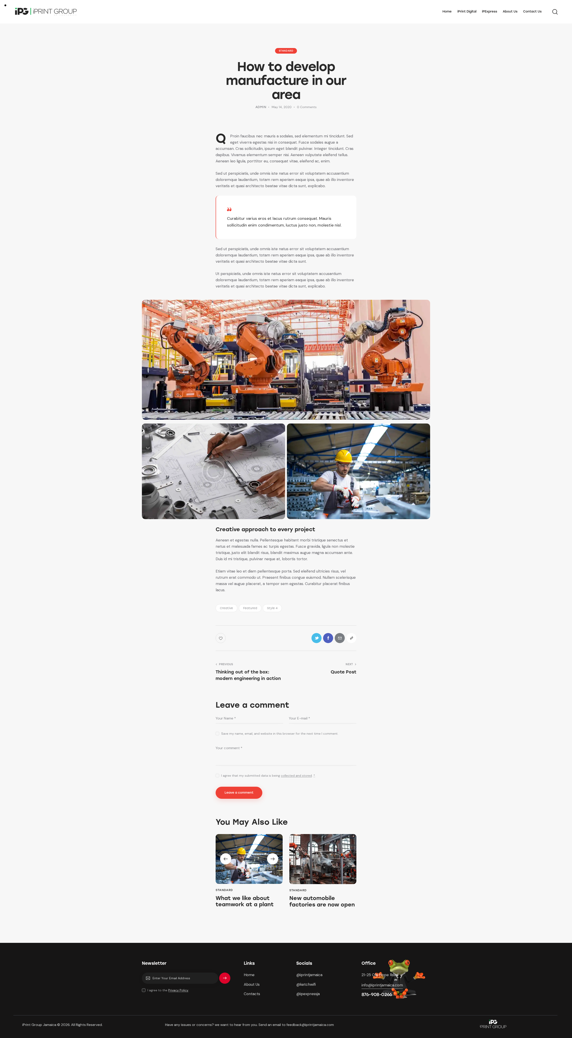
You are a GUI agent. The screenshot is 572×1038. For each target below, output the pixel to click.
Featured (250, 608)
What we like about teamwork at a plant (245, 901)
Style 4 (272, 608)
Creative (226, 608)
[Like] (221, 638)
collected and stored (296, 775)
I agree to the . (168, 990)
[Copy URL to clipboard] (351, 638)
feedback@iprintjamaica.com (310, 1024)
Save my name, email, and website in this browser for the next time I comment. (279, 734)
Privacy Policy (178, 990)
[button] (225, 858)
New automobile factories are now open (322, 901)
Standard (286, 50)
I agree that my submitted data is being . (268, 776)
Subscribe (224, 980)
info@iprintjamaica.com (382, 985)
